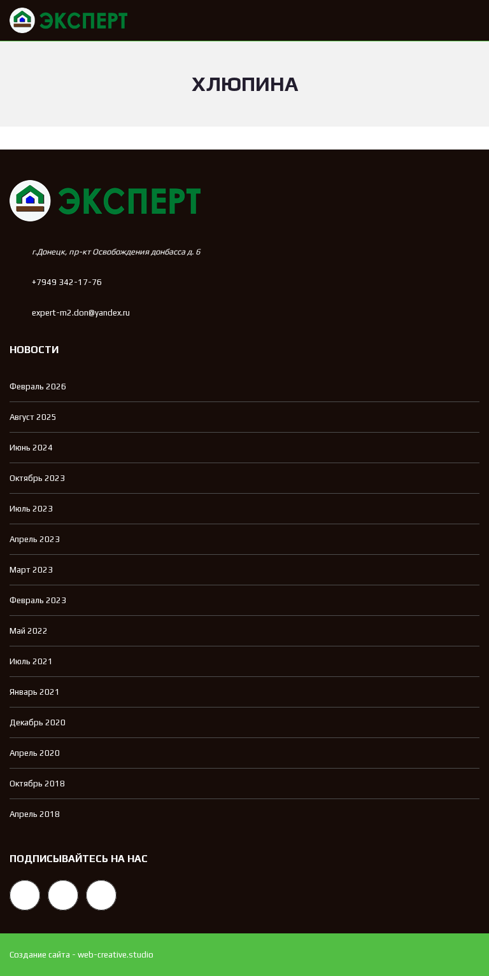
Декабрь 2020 (38, 722)
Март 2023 (31, 570)
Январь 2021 (35, 692)
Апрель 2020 (35, 753)
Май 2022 (29, 631)
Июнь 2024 (31, 447)
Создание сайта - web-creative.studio (81, 954)
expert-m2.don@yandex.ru (81, 312)
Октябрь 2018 (37, 783)
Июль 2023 (31, 508)
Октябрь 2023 (37, 478)
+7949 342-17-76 (67, 282)
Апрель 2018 (35, 814)
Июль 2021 (31, 661)
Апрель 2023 (35, 539)
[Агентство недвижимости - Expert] (63, 20)
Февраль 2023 (38, 600)
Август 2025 (33, 417)
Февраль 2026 (38, 386)
